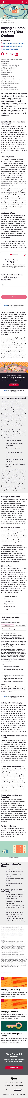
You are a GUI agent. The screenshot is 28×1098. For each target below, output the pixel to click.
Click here (6, 311)
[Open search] (22, 2)
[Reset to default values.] (25, 261)
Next (14, 303)
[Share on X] (7, 58)
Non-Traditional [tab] (20, 639)
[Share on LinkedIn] (16, 58)
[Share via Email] (12, 58)
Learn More (14, 1082)
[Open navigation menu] (26, 2)
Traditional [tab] (7, 639)
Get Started (14, 392)
